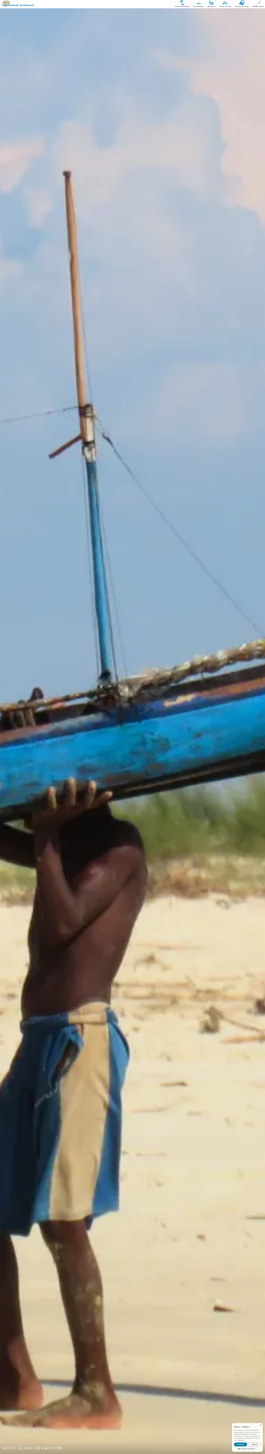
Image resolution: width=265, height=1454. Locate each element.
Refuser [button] (254, 1444)
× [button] (260, 1425)
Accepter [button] (240, 1444)
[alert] (247, 1437)
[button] (182, 4)
